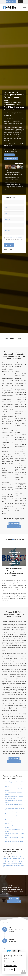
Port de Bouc (11, 862)
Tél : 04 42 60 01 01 (11, 2)
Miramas (11, 860)
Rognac (8, 863)
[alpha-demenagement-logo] (11, 7)
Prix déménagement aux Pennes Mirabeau (14, 816)
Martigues (5, 858)
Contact (20, 2)
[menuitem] (11, 1)
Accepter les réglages (10, 961)
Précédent (5, 557)
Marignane (5, 860)
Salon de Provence (12, 858)
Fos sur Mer (18, 862)
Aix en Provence (15, 856)
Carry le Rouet (14, 865)
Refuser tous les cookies (11, 965)
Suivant (22, 557)
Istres (18, 858)
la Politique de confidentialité (16, 237)
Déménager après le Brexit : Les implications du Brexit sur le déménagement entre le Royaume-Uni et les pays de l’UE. (14, 558)
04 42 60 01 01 (12, 941)
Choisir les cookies (9, 969)
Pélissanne (13, 863)
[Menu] (24, 7)
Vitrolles (22, 858)
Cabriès (9, 865)
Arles (21, 856)
